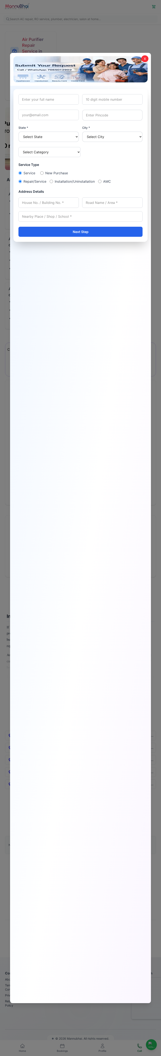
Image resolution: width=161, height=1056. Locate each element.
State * (23, 127)
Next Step (80, 232)
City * (86, 127)
